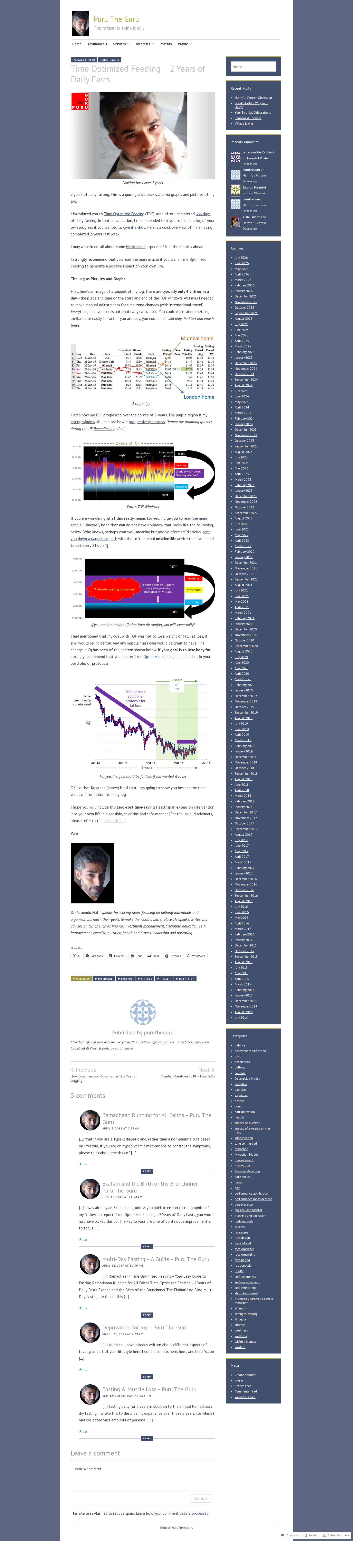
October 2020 (244, 640)
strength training (246, 1314)
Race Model (243, 1243)
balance (240, 1045)
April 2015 (242, 979)
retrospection (244, 1265)
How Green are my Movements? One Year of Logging (104, 1074)
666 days (203, 213)
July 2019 (241, 723)
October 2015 (244, 951)
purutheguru (109, 60)
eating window (83, 421)
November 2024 (246, 368)
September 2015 (246, 956)
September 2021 (246, 579)
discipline (105, 978)
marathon (241, 1149)
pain (237, 1188)
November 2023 (246, 435)
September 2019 (246, 712)
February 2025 (245, 352)
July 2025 (241, 324)
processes (241, 1232)
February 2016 (245, 934)
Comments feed (246, 1391)
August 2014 (243, 1012)
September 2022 (246, 513)
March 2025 (243, 346)
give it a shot (134, 227)
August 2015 (243, 962)
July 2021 (241, 590)
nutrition (186, 978)
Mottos (166, 44)
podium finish (244, 1221)
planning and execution (250, 1216)
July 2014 (241, 1017)
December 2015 (246, 945)
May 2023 (241, 468)
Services (119, 44)
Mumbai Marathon (247, 1171)
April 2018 (242, 790)
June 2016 (242, 912)
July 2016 (241, 906)
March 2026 (243, 280)
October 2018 (244, 768)
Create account (245, 1375)
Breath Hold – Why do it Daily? (251, 105)
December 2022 (246, 496)
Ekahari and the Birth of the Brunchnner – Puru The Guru (152, 1187)
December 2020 (246, 629)
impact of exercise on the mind (252, 1130)
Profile (183, 44)
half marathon (245, 1112)
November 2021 (246, 568)
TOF (163, 298)
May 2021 (241, 601)
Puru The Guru (116, 19)
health (166, 978)
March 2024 (243, 413)
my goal (114, 636)
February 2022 (245, 551)
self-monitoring (245, 1288)
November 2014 (246, 1006)
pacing (239, 1182)
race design (242, 1238)
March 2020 (243, 679)
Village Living (244, 123)
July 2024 (241, 391)
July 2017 (241, 840)
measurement (244, 1160)
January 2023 (244, 490)
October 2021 (244, 574)
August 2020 (243, 651)
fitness (146, 978)
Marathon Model (246, 1154)
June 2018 (242, 784)
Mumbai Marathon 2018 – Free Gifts (188, 1072)
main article (114, 820)
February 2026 (245, 285)
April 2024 (242, 407)
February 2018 (245, 801)
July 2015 (241, 967)
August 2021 (243, 585)
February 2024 (245, 418)
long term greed (246, 1143)
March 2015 (243, 984)
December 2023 (246, 429)
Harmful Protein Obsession (253, 97)
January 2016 (244, 940)
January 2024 (244, 424)
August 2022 (243, 518)
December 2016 (246, 879)
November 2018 (246, 762)
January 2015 (244, 995)
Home (76, 44)
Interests (143, 44)
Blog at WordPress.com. (176, 1527)
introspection (244, 1138)
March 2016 (243, 929)
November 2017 (246, 818)
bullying (240, 1067)
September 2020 (246, 646)
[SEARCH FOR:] (253, 66)
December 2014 (246, 1001)
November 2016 (246, 884)
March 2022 (243, 546)
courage (240, 1073)
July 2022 (241, 524)
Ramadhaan (103, 428)
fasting (127, 978)
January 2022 (244, 557)
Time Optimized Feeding (124, 213)
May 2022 (241, 535)
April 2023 (242, 474)
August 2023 (243, 452)
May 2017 (241, 851)
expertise (241, 1095)
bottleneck (242, 1062)
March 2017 (243, 862)
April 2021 (242, 607)
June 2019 (242, 729)
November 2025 (246, 302)
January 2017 (244, 873)
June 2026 (242, 263)
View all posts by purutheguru (111, 1048)
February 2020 (245, 685)
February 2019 (245, 746)
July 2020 (241, 657)
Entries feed (243, 1386)
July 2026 (241, 257)
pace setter (242, 1177)
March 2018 (243, 795)
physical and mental (248, 1210)
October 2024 (244, 374)
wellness (83, 978)
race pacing (242, 1260)
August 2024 (243, 385)
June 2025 (242, 330)
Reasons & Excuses (248, 118)
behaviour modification (250, 1051)
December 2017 (246, 812)
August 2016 (243, 901)
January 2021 (244, 624)
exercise (240, 1089)
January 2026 (244, 291)
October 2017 (244, 823)
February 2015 (245, 990)
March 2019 (243, 740)
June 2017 (242, 845)
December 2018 (246, 757)
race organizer (244, 1249)
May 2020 (241, 668)
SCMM (239, 1271)
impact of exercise (247, 1123)
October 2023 (244, 440)
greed (238, 1106)
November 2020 (246, 635)
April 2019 (242, 734)
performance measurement (253, 1199)
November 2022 (246, 501)
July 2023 (241, 457)
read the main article (141, 259)
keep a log (192, 220)
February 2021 (245, 618)
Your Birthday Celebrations (253, 112)
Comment (200, 1498)
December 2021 (246, 562)
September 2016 (246, 895)
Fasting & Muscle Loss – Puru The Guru (149, 1389)
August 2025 (243, 318)
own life (156, 266)
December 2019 (246, 696)
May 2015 (241, 973)
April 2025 (242, 341)
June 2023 (242, 463)
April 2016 (242, 923)
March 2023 (243, 479)
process (240, 1227)
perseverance (244, 1204)
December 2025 (246, 296)
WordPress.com (245, 1397)
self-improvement (247, 1282)
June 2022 (242, 529)
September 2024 (246, 379)
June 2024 (242, 396)
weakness (241, 1330)
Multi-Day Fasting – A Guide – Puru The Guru (155, 1259)
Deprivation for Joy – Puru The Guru (145, 1327)
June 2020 (242, 662)
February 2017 (245, 868)
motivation (242, 1166)
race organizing (245, 1254)
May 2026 (241, 269)
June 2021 (242, 596)
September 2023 (246, 446)
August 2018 (243, 779)
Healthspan (135, 246)
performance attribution (251, 1193)
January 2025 (244, 357)
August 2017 (243, 834)
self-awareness (245, 1277)
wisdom (240, 1347)
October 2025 (244, 307)
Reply (147, 1171)
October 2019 (244, 707)
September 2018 (246, 773)
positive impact (121, 266)
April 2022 (242, 540)
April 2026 (242, 274)
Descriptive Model (247, 1078)
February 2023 (245, 485)
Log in (239, 1380)
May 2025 (241, 335)
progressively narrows (147, 421)
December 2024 (246, 363)
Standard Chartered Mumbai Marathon (254, 1301)
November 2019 (246, 701)
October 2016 (244, 890)
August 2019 (243, 718)
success (240, 1325)
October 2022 (244, 507)
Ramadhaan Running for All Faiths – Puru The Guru (156, 1118)
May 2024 (241, 402)
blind (238, 1056)
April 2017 (242, 856)
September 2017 (246, 829)
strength (241, 1308)
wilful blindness (245, 1341)
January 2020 (244, 690)
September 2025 (246, 313)
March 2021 (243, 612)
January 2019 (244, 751)
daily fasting (86, 220)
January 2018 (244, 807)
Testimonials (97, 44)
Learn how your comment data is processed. (172, 1513)
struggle (240, 1319)
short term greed (246, 1293)
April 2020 (242, 673)
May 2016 (241, 917)
